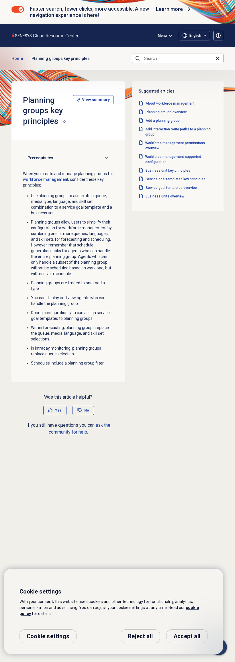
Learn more (169, 9)
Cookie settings (48, 636)
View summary (96, 99)
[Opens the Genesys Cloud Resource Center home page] (45, 35)
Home (17, 58)
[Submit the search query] (138, 58)
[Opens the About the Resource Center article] (218, 35)
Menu (162, 36)
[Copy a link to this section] (64, 121)
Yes (58, 410)
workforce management (45, 179)
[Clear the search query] (217, 58)
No (86, 410)
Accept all (187, 636)
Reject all (140, 636)
